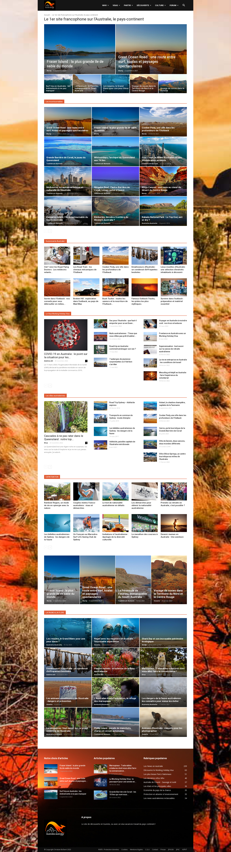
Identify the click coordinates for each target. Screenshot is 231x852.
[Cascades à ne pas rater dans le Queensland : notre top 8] (65, 417)
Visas (115, 5)
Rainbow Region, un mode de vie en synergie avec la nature (56, 505)
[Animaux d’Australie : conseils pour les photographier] (163, 722)
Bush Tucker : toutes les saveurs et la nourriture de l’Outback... (115, 301)
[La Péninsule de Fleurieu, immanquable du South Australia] (87, 84)
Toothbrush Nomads (54, 164)
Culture (159, 5)
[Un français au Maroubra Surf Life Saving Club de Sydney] (86, 523)
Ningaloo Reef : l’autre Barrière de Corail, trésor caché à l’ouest (112, 188)
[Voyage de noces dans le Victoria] (173, 84)
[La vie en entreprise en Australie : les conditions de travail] (150, 363)
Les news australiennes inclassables (159, 798)
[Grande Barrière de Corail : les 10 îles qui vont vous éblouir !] (100, 795)
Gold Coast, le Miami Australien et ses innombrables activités (162, 159)
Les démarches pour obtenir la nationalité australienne (141, 505)
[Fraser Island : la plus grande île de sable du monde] (79, 55)
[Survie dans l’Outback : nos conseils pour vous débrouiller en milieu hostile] (57, 287)
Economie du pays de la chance (157, 790)
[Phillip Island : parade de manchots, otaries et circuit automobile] (115, 722)
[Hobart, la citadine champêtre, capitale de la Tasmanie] (150, 405)
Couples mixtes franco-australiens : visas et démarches (84, 505)
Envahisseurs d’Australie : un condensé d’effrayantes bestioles (144, 269)
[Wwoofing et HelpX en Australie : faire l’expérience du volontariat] (150, 375)
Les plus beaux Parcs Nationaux (157, 774)
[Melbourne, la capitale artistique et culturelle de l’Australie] (67, 181)
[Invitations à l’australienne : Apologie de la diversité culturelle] (115, 523)
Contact (155, 849)
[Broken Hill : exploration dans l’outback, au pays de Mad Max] (86, 287)
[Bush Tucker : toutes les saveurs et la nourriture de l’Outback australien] (115, 287)
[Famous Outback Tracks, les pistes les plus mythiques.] (145, 287)
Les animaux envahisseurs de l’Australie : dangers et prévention (67, 699)
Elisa (46, 443)
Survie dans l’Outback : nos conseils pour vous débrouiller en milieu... (57, 301)
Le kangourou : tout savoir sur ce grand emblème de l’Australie (67, 729)
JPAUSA (171, 849)
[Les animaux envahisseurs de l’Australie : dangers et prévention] (67, 692)
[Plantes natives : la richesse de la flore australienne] (115, 662)
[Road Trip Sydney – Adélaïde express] (100, 405)
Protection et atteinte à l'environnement (161, 794)
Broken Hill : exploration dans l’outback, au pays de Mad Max (85, 301)
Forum (173, 5)
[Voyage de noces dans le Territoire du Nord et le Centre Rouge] (144, 84)
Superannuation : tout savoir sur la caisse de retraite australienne (171, 349)
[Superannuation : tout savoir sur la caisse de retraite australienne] (150, 349)
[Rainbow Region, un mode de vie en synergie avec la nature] (57, 491)
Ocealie (157, 601)
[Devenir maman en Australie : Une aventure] (174, 523)
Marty (49, 71)
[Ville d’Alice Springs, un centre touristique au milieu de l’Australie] (150, 457)
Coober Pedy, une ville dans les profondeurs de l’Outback (158, 129)
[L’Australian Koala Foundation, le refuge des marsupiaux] (115, 692)
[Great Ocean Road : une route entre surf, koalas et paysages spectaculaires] (151, 55)
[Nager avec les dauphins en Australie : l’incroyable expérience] (115, 632)
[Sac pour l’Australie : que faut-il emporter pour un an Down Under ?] (100, 323)
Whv (104, 5)
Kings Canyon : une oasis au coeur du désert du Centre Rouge (161, 188)
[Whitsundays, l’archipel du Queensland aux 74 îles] (115, 151)
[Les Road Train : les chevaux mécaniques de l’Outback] (86, 256)
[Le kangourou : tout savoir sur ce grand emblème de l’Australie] (67, 722)
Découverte (143, 5)
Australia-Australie (149, 223)
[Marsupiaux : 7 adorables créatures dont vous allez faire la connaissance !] (163, 662)
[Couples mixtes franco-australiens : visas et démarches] (86, 491)
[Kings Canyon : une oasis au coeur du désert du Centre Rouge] (163, 181)
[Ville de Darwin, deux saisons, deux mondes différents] (150, 444)
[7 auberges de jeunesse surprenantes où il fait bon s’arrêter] (100, 362)
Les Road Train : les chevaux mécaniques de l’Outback (85, 269)
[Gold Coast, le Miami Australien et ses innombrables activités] (163, 151)
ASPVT (184, 849)
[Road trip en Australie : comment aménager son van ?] (100, 349)
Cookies (124, 849)
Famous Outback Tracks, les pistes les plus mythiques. (143, 301)
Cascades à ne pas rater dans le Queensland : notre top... (63, 437)
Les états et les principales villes (157, 786)
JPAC (178, 849)
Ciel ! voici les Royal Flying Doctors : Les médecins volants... (56, 269)
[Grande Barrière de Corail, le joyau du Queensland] (67, 151)
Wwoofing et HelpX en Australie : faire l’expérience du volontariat (172, 375)
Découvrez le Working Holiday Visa (159, 770)
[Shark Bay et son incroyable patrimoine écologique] (163, 632)
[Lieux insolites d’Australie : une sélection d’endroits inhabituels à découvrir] (174, 256)
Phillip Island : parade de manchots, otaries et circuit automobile (112, 729)
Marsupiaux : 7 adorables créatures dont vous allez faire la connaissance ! (163, 670)
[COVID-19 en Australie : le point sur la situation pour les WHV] (65, 335)
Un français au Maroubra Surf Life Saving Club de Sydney (85, 537)
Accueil (47, 15)
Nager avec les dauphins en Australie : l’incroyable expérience (114, 640)
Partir (127, 5)
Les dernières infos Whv (154, 778)
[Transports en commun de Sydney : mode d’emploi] (100, 418)
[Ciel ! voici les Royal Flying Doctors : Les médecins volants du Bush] (57, 256)
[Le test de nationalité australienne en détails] (115, 491)
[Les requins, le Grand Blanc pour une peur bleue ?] (115, 84)
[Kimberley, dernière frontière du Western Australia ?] (115, 211)
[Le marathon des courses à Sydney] (145, 523)
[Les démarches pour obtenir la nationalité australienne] (145, 491)
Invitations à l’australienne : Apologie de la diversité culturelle (115, 537)
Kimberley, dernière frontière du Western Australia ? (111, 218)
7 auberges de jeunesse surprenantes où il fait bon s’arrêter (120, 361)
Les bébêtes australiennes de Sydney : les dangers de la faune (122, 431)
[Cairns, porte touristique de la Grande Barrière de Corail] (150, 431)
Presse (163, 849)
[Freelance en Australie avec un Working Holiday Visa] (150, 336)
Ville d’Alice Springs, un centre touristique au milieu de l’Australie (172, 456)
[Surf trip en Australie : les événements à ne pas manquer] (58, 84)
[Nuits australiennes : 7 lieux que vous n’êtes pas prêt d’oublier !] (100, 336)
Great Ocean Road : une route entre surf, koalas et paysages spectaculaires (67, 129)
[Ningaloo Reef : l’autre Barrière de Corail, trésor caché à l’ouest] (115, 181)
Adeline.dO (48, 361)
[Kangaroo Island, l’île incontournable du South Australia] (67, 211)
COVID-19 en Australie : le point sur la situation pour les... (65, 355)
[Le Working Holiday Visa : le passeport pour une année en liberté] (100, 782)
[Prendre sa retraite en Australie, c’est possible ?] (174, 491)
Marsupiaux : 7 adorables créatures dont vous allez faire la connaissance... (122, 768)
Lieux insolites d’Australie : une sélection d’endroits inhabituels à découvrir (173, 269)
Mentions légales (136, 849)
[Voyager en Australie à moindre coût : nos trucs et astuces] (150, 323)
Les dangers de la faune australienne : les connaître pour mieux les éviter (162, 699)
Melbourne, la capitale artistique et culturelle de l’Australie (64, 188)
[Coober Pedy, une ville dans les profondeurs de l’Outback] (163, 121)
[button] (183, 5)
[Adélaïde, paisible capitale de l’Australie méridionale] (100, 445)
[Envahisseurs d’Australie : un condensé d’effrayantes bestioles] (145, 256)
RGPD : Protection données (108, 849)
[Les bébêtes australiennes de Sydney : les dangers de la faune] (100, 431)
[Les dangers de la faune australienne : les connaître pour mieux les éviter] (163, 692)
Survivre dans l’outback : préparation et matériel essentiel (172, 301)
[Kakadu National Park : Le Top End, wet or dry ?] (163, 211)
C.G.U (147, 849)
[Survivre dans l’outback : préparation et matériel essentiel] (174, 287)
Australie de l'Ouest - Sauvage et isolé (160, 782)
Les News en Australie (153, 766)
